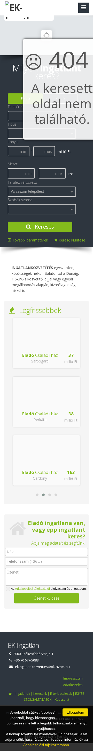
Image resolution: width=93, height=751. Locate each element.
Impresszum (73, 678)
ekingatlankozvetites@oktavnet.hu (42, 666)
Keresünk (40, 693)
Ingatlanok (22, 693)
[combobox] (42, 192)
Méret (13, 163)
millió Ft (71, 361)
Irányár (13, 141)
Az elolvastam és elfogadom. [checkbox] (49, 589)
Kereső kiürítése (71, 240)
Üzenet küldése (46, 598)
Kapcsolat (62, 699)
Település (16, 106)
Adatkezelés (73, 684)
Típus (12, 124)
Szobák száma (20, 199)
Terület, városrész (22, 182)
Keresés (44, 226)
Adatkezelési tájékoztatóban (46, 745)
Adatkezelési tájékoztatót (32, 589)
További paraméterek (29, 240)
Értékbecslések (61, 693)
